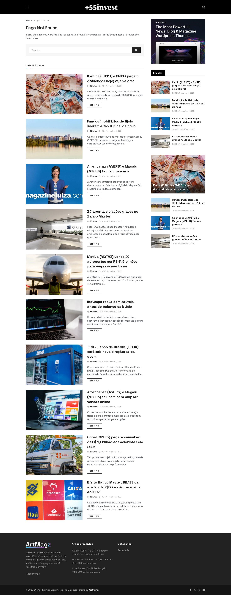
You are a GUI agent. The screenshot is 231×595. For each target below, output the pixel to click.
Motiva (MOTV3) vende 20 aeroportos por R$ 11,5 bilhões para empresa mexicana (112, 261)
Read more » (33, 573)
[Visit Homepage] (115, 7)
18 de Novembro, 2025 (110, 131)
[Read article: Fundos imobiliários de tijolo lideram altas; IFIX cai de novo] (54, 139)
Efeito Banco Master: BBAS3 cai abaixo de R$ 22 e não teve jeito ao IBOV (113, 487)
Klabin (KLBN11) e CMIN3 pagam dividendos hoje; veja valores (186, 85)
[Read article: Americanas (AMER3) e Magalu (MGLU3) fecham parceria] (54, 184)
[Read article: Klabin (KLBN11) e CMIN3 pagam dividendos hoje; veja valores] (54, 94)
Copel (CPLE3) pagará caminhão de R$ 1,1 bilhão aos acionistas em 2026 (115, 442)
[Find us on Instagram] (199, 590)
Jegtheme (93, 590)
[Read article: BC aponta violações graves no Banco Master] (54, 229)
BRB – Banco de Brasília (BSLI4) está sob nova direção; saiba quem (112, 352)
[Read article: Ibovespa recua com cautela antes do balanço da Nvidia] (54, 319)
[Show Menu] (27, 7)
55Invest (93, 86)
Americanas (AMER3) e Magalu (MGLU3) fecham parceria (186, 122)
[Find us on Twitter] (194, 590)
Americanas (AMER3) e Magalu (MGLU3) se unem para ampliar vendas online (112, 397)
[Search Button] (203, 7)
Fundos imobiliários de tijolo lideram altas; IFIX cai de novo (188, 103)
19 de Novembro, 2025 (110, 86)
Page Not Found (42, 20)
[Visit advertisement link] (178, 41)
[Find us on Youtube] (204, 590)
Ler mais (96, 105)
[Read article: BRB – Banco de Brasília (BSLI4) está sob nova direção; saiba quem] (54, 365)
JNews (37, 590)
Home (29, 20)
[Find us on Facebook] (190, 590)
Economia (123, 550)
